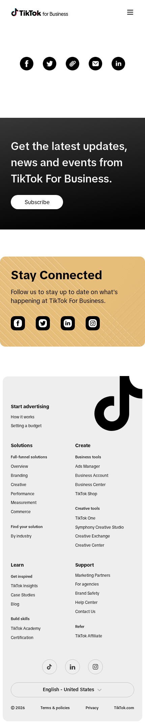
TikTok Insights (24, 586)
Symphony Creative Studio (99, 527)
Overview (19, 466)
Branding (19, 475)
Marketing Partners (92, 575)
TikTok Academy (25, 628)
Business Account (91, 475)
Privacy (92, 708)
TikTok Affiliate (88, 636)
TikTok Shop (86, 493)
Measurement (23, 502)
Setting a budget (26, 425)
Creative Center (89, 545)
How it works (22, 417)
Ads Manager (87, 466)
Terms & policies (55, 708)
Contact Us (85, 611)
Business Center (90, 484)
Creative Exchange (92, 536)
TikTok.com (124, 708)
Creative (18, 484)
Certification (22, 637)
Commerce (21, 511)
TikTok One (85, 518)
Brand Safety (87, 593)
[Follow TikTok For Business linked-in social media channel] (72, 666)
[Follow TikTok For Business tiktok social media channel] (49, 666)
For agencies (87, 584)
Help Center (86, 602)
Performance (22, 493)
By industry (21, 536)
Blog (15, 604)
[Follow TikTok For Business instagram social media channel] (95, 666)
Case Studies (23, 595)
